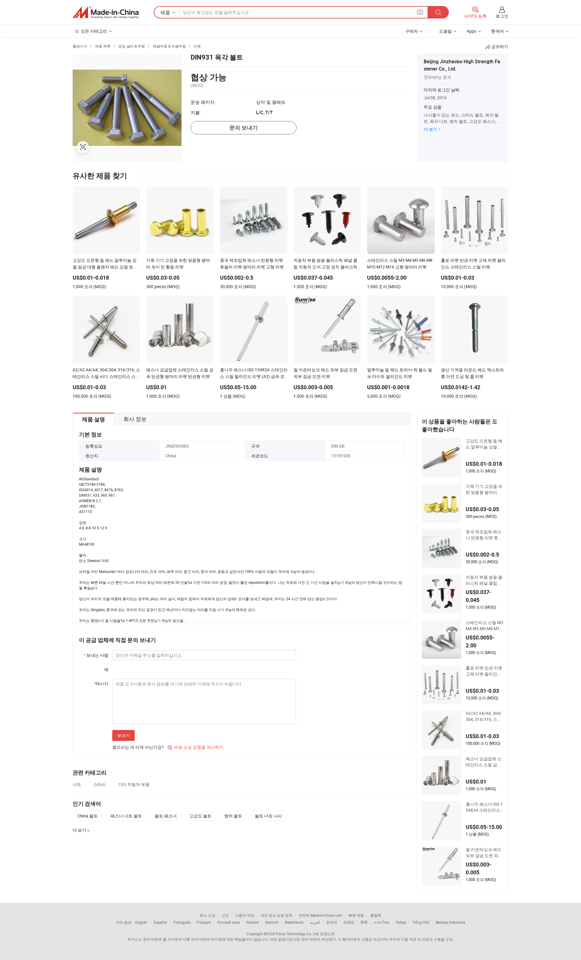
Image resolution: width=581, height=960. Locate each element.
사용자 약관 (244, 915)
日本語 (348, 922)
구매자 (411, 31)
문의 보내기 (243, 127)
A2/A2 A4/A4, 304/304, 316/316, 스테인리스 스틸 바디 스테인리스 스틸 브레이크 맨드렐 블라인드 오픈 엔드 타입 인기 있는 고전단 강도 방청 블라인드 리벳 (484, 716)
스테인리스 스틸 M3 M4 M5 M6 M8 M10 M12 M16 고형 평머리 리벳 (484, 626)
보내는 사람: (96, 655)
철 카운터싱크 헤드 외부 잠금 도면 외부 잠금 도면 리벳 (484, 853)
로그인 (502, 16)
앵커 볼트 (233, 816)
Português (181, 922)
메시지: (101, 683)
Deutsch (271, 922)
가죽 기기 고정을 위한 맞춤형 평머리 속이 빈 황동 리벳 (484, 489)
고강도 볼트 (200, 816)
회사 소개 (207, 915)
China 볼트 (87, 816)
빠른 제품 (356, 915)
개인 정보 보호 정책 (276, 915)
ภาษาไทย (381, 922)
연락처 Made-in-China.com (320, 915)
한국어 (331, 922)
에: (106, 669)
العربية (315, 922)
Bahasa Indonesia (450, 922)
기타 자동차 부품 (133, 784)
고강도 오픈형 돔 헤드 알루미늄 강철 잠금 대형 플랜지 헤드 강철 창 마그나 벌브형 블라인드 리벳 (484, 444)
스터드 (99, 784)
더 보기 (430, 129)
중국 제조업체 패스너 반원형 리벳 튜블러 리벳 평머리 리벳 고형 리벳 (484, 535)
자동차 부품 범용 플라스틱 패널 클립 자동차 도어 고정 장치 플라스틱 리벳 (484, 580)
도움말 (445, 31)
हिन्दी (364, 922)
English (141, 922)
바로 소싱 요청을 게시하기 (195, 747)
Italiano (252, 922)
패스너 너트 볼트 (126, 816)
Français (204, 922)
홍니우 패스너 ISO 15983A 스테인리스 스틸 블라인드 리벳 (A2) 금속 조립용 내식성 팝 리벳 (484, 807)
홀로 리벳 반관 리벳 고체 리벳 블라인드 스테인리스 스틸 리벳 (484, 671)
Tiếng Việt (420, 922)
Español (160, 922)
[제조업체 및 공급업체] (106, 12)
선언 (225, 915)
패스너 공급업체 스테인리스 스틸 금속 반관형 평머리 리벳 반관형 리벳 (483, 762)
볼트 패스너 (166, 816)
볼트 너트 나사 (268, 816)
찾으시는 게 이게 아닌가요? (138, 747)
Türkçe (401, 922)
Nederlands (294, 922)
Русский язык (228, 922)
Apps (471, 31)
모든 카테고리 (94, 31)
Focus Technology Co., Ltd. (297, 933)
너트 (77, 784)
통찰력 (375, 915)
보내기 (123, 735)
